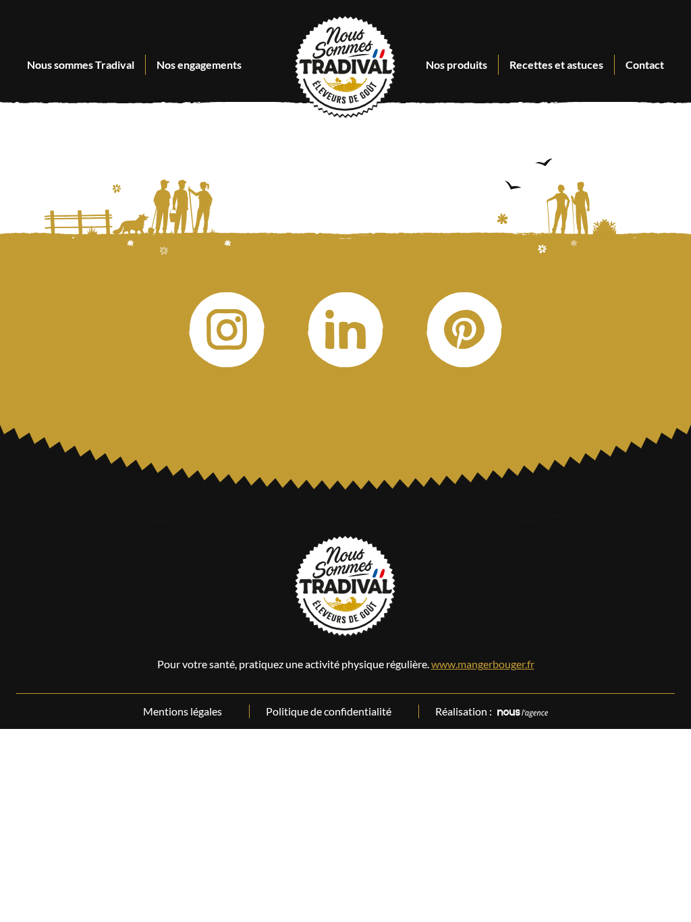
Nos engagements (199, 64)
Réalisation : (463, 711)
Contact (645, 64)
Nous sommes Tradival (80, 64)
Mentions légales (182, 711)
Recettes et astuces (556, 64)
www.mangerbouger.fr (482, 663)
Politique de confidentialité (328, 711)
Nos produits (456, 64)
